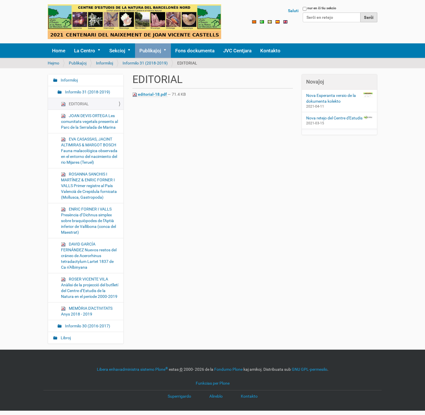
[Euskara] (270, 21)
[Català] (254, 21)
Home (58, 51)
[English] (285, 21)
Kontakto (270, 51)
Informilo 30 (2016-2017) (87, 326)
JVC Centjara (237, 51)
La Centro (84, 51)
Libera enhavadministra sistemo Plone (132, 369)
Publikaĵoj (150, 51)
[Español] (278, 21)
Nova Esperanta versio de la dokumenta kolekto (331, 98)
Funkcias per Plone (213, 383)
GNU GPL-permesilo (309, 369)
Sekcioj (117, 51)
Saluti (293, 10)
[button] (101, 50)
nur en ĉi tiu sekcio (321, 8)
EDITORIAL (78, 104)
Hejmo (53, 63)
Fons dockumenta (195, 51)
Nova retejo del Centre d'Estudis (334, 118)
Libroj (65, 337)
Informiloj (104, 63)
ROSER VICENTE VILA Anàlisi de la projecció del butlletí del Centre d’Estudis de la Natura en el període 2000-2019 (89, 288)
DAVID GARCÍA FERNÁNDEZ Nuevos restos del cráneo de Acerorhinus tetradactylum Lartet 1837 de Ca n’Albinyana (89, 256)
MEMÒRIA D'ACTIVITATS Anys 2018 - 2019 (86, 311)
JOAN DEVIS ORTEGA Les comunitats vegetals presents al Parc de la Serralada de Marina (89, 121)
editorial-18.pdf (152, 94)
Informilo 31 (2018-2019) (145, 63)
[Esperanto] (134, 21)
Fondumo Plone (228, 369)
